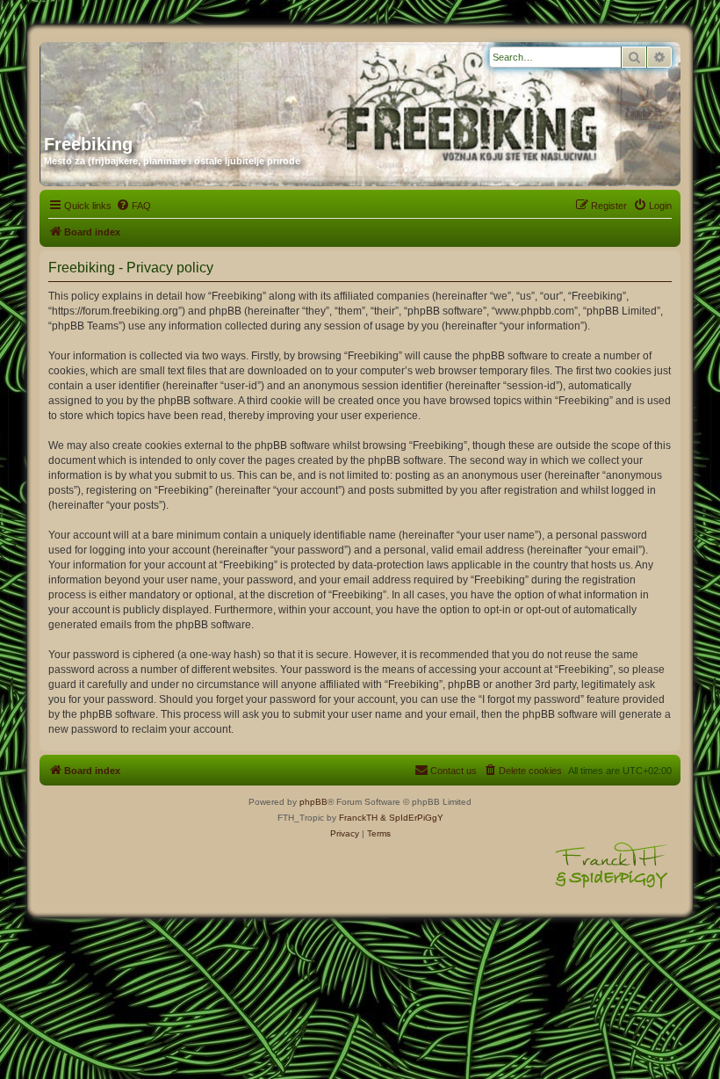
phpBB (313, 802)
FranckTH (358, 817)
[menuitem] (133, 205)
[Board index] (212, 82)
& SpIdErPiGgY (411, 817)
